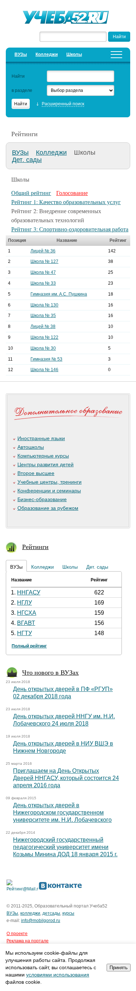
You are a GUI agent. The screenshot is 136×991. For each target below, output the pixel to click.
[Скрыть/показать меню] (116, 55)
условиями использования (57, 975)
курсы (68, 913)
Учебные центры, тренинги (49, 482)
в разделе (22, 90)
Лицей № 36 (42, 250)
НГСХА (26, 613)
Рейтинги (35, 546)
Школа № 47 (43, 272)
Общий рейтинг (31, 192)
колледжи (30, 913)
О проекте (17, 933)
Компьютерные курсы (43, 456)
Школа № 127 (44, 261)
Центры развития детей (45, 464)
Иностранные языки (41, 438)
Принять (119, 967)
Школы (74, 54)
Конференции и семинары (49, 491)
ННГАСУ (28, 592)
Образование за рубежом (47, 508)
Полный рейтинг (29, 646)
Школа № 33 (43, 283)
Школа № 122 (44, 337)
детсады (51, 913)
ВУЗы (21, 54)
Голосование (72, 192)
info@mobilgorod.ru (40, 920)
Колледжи (47, 54)
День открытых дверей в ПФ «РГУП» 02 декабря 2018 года (63, 692)
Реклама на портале (28, 940)
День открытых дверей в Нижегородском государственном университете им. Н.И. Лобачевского (62, 812)
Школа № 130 (44, 305)
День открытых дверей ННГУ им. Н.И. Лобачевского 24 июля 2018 (64, 720)
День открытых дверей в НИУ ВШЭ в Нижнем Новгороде (63, 747)
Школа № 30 (43, 348)
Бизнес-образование (42, 499)
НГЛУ (24, 603)
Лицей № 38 (42, 326)
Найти (18, 76)
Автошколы (30, 447)
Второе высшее (35, 473)
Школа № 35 (43, 315)
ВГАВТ (26, 623)
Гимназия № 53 (46, 359)
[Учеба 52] (68, 18)
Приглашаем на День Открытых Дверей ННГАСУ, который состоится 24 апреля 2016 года (66, 778)
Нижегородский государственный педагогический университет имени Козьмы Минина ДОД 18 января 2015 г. (65, 847)
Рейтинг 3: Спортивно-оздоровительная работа (69, 229)
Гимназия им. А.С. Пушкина (58, 294)
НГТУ (24, 633)
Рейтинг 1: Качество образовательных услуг (66, 202)
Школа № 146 (44, 369)
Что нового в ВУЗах (50, 672)
